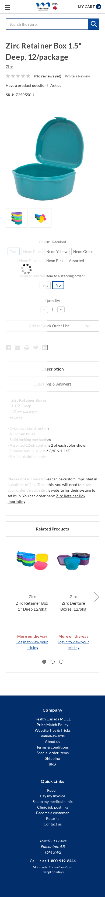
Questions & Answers (52, 384)
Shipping (52, 758)
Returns (52, 818)
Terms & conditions (52, 747)
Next (96, 596)
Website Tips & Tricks (53, 730)
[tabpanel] (32, 596)
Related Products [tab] (52, 528)
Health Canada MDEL (52, 719)
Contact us (53, 824)
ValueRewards (53, 736)
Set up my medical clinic (53, 801)
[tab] (44, 662)
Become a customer (52, 812)
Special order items (53, 752)
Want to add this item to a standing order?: (52, 276)
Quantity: (52, 300)
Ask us (55, 85)
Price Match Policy (52, 724)
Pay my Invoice (52, 796)
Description (52, 369)
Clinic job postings (52, 807)
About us (52, 741)
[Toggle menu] (7, 7)
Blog (52, 764)
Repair (52, 790)
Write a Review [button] (77, 76)
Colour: (52, 242)
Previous (7, 596)
